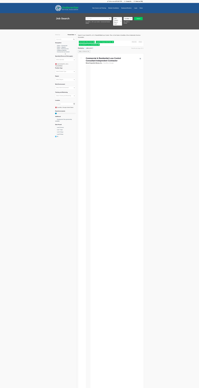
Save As (134, 41)
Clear (140, 41)
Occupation (58, 42)
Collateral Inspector (62, 50)
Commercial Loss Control (63, 51)
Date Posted (58, 124)
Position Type (58, 68)
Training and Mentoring (61, 92)
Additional (58, 116)
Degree (57, 76)
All (57, 136)
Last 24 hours (60, 127)
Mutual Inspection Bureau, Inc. (94, 63)
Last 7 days (60, 129)
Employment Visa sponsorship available (63, 120)
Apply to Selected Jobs (84, 51)
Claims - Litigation (61, 47)
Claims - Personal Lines (63, 48)
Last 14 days (60, 132)
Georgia (111, 63)
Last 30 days (60, 134)
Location (57, 100)
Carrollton (106, 63)
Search (138, 18)
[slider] (56, 113)
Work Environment (60, 84)
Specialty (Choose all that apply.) (64, 56)
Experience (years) (60, 111)
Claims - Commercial (62, 45)
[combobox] (117, 21)
